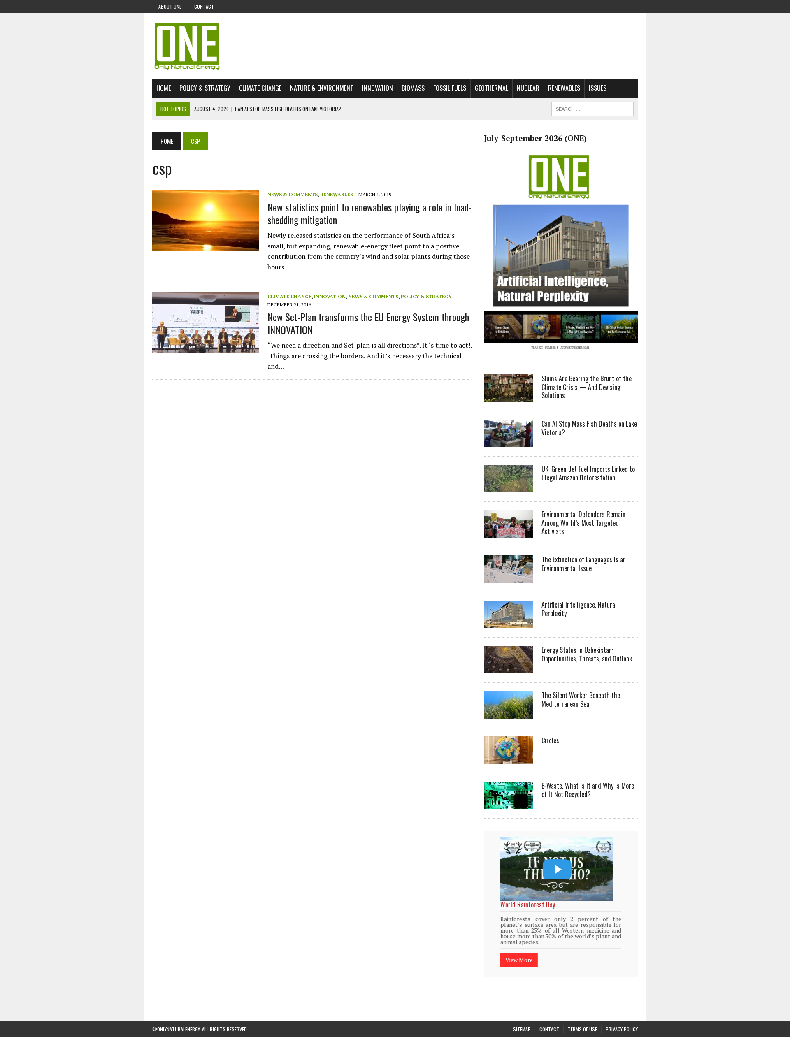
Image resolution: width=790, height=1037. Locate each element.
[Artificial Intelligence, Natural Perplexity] (508, 622)
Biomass (413, 88)
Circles (550, 740)
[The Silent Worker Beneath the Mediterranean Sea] (508, 712)
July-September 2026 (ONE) (535, 138)
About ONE (169, 6)
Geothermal (491, 88)
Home (163, 88)
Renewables (564, 88)
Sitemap (522, 1018)
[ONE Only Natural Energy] (395, 46)
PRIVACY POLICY (622, 1018)
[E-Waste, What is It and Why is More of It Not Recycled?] (508, 803)
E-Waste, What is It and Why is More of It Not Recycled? (587, 790)
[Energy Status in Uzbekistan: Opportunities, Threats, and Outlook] (508, 667)
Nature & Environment (321, 88)
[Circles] (508, 758)
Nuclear (528, 88)
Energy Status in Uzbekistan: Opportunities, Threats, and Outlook (586, 654)
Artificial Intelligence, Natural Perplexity (579, 609)
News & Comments (292, 194)
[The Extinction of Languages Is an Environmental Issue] (508, 577)
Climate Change (260, 88)
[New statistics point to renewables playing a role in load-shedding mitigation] (205, 245)
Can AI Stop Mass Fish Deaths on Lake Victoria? (589, 428)
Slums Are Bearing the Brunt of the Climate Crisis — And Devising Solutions (586, 387)
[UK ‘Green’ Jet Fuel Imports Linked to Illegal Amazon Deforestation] (508, 486)
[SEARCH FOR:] (592, 108)
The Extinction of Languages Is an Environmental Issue (583, 563)
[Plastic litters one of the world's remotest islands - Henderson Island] (556, 869)
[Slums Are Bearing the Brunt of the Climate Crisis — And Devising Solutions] (508, 396)
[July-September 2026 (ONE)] (561, 355)
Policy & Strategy (204, 88)
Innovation (377, 88)
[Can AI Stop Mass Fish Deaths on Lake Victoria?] (508, 441)
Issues (597, 88)
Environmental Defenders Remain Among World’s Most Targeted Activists (583, 522)
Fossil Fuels (449, 88)
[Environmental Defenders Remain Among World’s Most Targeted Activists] (508, 531)
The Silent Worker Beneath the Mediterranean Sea (580, 699)
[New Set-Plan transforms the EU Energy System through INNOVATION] (205, 347)
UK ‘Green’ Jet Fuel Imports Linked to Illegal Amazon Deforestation (588, 473)
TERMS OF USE (582, 1018)
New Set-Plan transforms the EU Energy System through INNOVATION (368, 323)
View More (519, 949)
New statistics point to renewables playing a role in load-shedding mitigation (369, 213)
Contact (204, 6)
